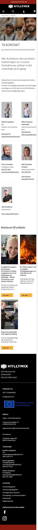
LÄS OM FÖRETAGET (9, 377)
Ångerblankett (8, 501)
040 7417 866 (6, 169)
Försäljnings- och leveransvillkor (14, 495)
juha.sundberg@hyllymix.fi (9, 214)
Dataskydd (7, 498)
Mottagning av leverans (11, 492)
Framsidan (5, 15)
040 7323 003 (26, 172)
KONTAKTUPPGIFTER (19, 2)
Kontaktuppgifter (9, 487)
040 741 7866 (8, 477)
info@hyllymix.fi (8, 397)
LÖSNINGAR (6, 374)
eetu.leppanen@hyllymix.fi (12, 464)
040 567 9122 (8, 467)
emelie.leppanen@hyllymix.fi (10, 136)
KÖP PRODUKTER (8, 372)
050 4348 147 (26, 132)
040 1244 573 (6, 134)
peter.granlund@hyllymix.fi (10, 172)
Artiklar (13, 15)
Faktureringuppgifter (10, 489)
